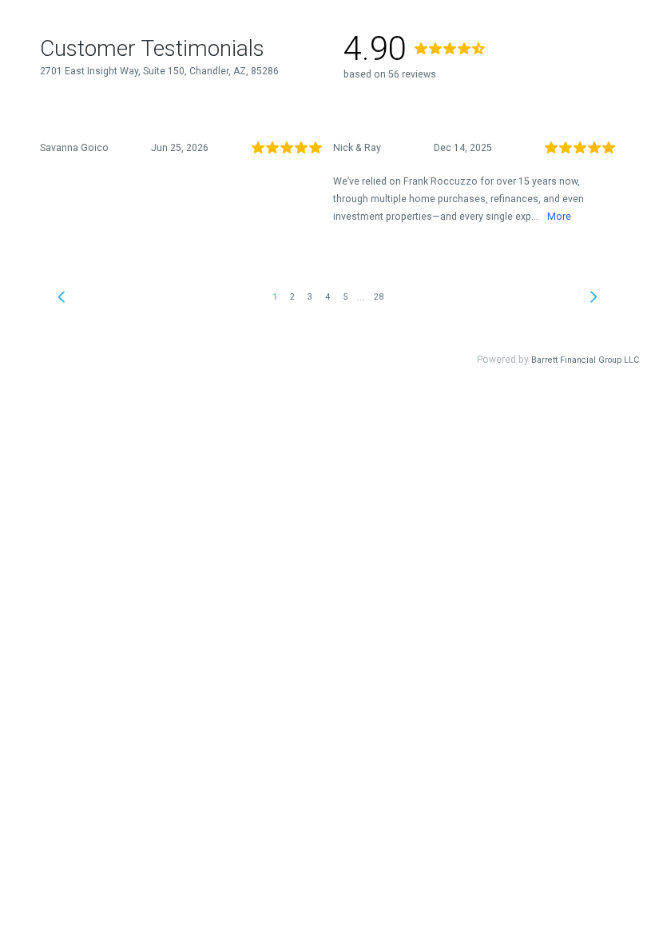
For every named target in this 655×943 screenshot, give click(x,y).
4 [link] (327, 297)
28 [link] (378, 297)
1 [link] (274, 297)
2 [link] (292, 297)
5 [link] (345, 297)
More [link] (559, 216)
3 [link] (310, 297)
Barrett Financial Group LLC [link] (585, 360)
